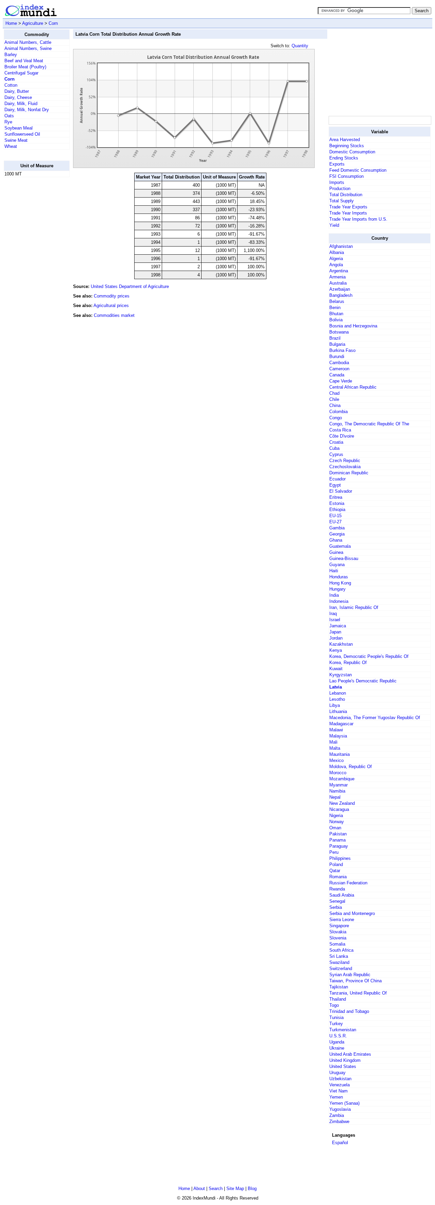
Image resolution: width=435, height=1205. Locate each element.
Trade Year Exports (348, 206)
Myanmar (338, 784)
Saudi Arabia (341, 895)
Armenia (337, 276)
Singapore (339, 925)
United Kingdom (345, 1060)
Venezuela (339, 1084)
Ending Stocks (343, 157)
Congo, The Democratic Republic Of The (369, 423)
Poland (336, 864)
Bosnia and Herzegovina (353, 325)
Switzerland (340, 968)
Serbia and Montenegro (352, 913)
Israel (334, 619)
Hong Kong (340, 582)
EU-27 (335, 521)
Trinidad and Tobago (349, 1011)
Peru (333, 852)
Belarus (336, 301)
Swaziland (339, 962)
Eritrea (335, 497)
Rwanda (337, 889)
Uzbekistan (340, 1078)
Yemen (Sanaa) (344, 1103)
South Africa (341, 950)
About (199, 1188)
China (335, 405)
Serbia (335, 907)
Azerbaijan (339, 289)
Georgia (337, 534)
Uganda (336, 1042)
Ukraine (336, 1048)
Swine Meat (16, 140)
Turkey (336, 1023)
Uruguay (337, 1072)
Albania (336, 252)
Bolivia (336, 319)
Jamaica (337, 625)
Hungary (337, 589)
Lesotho (337, 699)
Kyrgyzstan (340, 674)
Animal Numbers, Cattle (27, 42)
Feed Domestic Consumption (357, 170)
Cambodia (339, 362)
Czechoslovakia (345, 466)
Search (216, 1188)
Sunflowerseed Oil (22, 134)
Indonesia (338, 601)
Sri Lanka (338, 956)
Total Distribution (345, 194)
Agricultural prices (111, 305)
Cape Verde (340, 381)
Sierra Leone (341, 919)
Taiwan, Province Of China (355, 980)
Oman (335, 827)
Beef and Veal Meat (23, 60)
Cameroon (339, 368)
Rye (8, 121)
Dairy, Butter (16, 91)
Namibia (337, 791)
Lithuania (338, 711)
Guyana (337, 564)
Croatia (336, 442)
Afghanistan (341, 246)
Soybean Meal (18, 128)
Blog (252, 1188)
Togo (334, 1005)
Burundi (336, 356)
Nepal (335, 797)
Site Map (235, 1188)
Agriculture (32, 23)
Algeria (336, 258)
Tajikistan (338, 986)
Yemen (336, 1097)
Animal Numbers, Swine (28, 48)
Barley (10, 54)
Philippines (340, 858)
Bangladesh (340, 295)
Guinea (336, 552)
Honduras (338, 576)
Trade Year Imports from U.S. (358, 219)
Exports (337, 164)
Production (339, 188)
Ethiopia (337, 509)
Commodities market (114, 315)
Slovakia (337, 931)
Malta (334, 748)
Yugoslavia (340, 1109)
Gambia (337, 527)
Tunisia (336, 1017)
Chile (334, 399)
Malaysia (338, 736)
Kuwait (336, 668)
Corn (53, 23)
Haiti (333, 570)
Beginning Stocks (346, 145)
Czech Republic (344, 460)
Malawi (336, 729)
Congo (335, 417)
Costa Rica (340, 429)
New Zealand (342, 803)
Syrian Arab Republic (349, 974)
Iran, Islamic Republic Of (353, 607)
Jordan (336, 638)
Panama (337, 840)
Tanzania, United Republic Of (358, 993)
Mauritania (339, 754)
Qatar (334, 870)
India (334, 595)
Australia (338, 283)
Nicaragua (339, 809)
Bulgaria (337, 344)
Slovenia (337, 937)
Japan (335, 631)
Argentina (338, 270)
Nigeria (336, 815)
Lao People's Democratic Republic (363, 680)
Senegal (337, 901)
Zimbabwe (339, 1121)
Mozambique (341, 778)
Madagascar (341, 723)
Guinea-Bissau (343, 558)
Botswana (339, 332)
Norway (336, 821)
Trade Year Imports (348, 213)
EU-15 (335, 515)
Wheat (10, 146)
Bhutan (336, 313)
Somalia (337, 944)
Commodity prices (111, 296)
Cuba (334, 448)
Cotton (10, 85)
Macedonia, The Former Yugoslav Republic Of (374, 717)
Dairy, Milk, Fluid (20, 103)
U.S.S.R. (338, 1035)
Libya (334, 705)
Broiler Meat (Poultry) (25, 66)
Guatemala (340, 546)
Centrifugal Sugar (21, 72)
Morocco (337, 772)
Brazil (335, 338)
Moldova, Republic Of (350, 766)
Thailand (337, 999)
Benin (335, 307)
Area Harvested (344, 139)
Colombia (338, 411)
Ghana (335, 540)
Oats (9, 115)
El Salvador (340, 491)
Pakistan (338, 833)
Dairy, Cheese (18, 97)
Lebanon (337, 693)
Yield (334, 225)
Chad (334, 393)
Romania (338, 876)
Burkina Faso (342, 350)
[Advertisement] (31, 285)
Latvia (335, 687)
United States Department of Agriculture (130, 286)
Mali (333, 742)
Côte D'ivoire (341, 436)
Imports (336, 182)
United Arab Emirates (350, 1054)
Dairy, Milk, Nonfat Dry (26, 109)
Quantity (300, 45)
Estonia (336, 503)
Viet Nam (338, 1090)
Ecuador (337, 478)
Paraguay (338, 846)
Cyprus (336, 454)
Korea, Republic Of (348, 662)
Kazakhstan (341, 644)
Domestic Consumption (352, 151)
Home (11, 23)
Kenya (335, 650)
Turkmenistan (342, 1029)
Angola (336, 264)
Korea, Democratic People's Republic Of (368, 656)
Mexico (336, 760)
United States (342, 1066)
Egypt (335, 485)
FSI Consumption (346, 176)
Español (340, 1142)
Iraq (333, 613)
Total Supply (341, 200)
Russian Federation (348, 882)
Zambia (336, 1115)
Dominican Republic (348, 472)
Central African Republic (353, 387)
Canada (336, 374)
